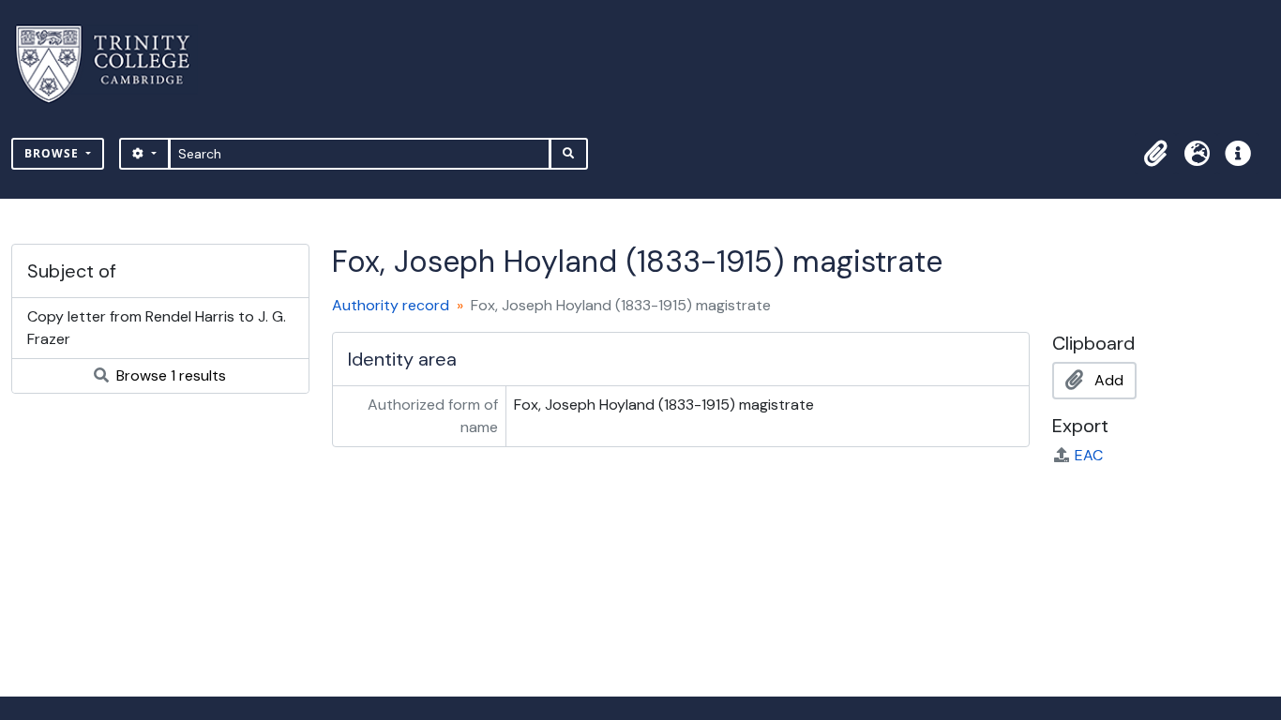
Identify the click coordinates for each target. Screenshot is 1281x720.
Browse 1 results (169, 375)
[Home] (114, 64)
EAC (1089, 455)
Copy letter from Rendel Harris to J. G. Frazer (156, 328)
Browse (53, 153)
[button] (1155, 153)
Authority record (390, 305)
